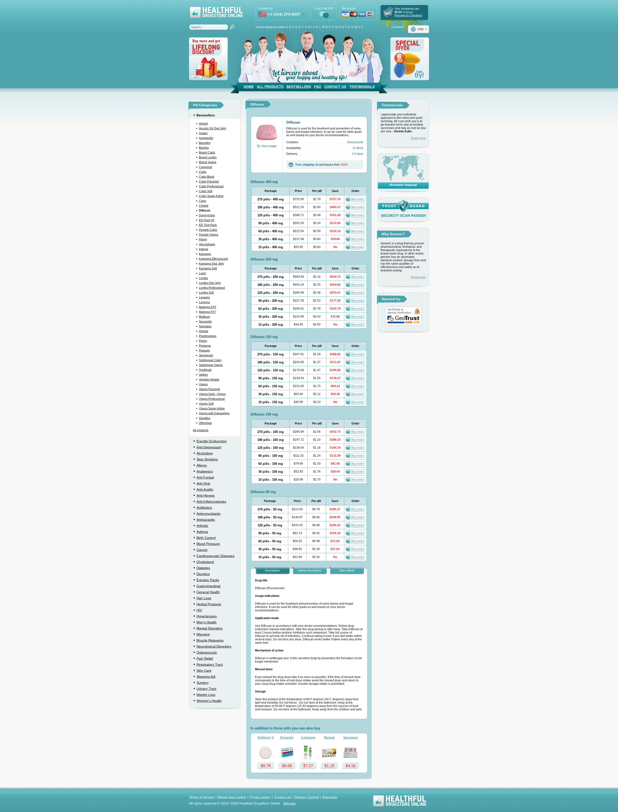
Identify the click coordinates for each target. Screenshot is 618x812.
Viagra (203, 384)
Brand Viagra (207, 162)
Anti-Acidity (205, 489)
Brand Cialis (207, 152)
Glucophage (207, 244)
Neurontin (205, 321)
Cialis (202, 172)
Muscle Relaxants (210, 640)
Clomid (203, 205)
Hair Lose (204, 598)
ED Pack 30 (206, 220)
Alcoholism (205, 453)
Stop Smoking (207, 459)
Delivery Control (306, 797)
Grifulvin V (266, 737)
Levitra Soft (206, 292)
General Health (208, 592)
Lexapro (204, 297)
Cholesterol (205, 562)
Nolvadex (205, 326)
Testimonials (362, 87)
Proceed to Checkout (408, 15)
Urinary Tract (206, 689)
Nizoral (329, 737)
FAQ (317, 87)
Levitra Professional (212, 287)
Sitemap (289, 803)
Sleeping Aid (206, 676)
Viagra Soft (206, 403)
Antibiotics (204, 507)
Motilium (204, 316)
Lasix (202, 273)
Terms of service (201, 797)
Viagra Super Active (212, 408)
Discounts (329, 797)
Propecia (205, 345)
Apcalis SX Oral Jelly (212, 128)
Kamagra (205, 254)
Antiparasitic (206, 520)
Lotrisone (308, 737)
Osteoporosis (207, 652)
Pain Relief (205, 658)
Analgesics (205, 471)
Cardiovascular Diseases (215, 556)
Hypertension (207, 616)
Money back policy (232, 797)
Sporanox (350, 737)
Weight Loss (206, 695)
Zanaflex (204, 418)
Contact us (282, 797)
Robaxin (204, 350)
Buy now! (357, 199)
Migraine (203, 634)
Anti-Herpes (206, 495)
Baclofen (205, 143)
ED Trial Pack (208, 225)
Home (249, 87)
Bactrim (204, 147)
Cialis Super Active (211, 196)
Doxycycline (207, 215)
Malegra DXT (207, 307)
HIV (199, 610)
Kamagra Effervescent (213, 259)
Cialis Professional (211, 186)
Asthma (202, 532)
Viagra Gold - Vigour (212, 394)
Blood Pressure (208, 544)
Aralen (203, 133)
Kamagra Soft (208, 268)
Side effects (346, 570)
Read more (418, 138)
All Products (270, 87)
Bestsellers (299, 87)
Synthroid (205, 370)
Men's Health (207, 622)
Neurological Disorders (214, 646)
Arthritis (202, 526)
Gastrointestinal (208, 586)
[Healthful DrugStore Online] (216, 9)
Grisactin (287, 737)
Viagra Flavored (209, 389)
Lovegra (204, 302)
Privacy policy (260, 797)
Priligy (203, 341)
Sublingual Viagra (211, 365)
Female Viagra (208, 234)
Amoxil (203, 123)
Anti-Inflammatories (211, 501)
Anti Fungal (205, 477)
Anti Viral (203, 483)
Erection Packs (208, 580)
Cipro (202, 201)
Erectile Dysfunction (212, 441)
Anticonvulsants (208, 513)
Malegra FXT (207, 312)
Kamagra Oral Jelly (211, 263)
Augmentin (206, 138)
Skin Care (204, 670)
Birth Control (206, 538)
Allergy (202, 465)
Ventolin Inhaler (209, 379)
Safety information (309, 570)
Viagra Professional (212, 399)
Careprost (205, 167)
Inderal (203, 249)
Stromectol (206, 355)
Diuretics (203, 574)
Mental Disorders (210, 628)
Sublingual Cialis (210, 360)
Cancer (202, 550)
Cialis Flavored (209, 181)
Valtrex (203, 374)
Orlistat (203, 331)
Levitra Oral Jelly (210, 283)
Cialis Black (206, 176)
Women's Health (209, 701)
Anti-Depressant (209, 447)
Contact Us (335, 87)
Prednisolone (208, 336)
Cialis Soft (205, 191)
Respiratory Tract (210, 664)
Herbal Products (209, 604)
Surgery (203, 683)
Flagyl (203, 239)
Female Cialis (208, 230)
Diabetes (203, 568)
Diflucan (204, 210)
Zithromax (205, 423)
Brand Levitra (208, 157)
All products (200, 430)
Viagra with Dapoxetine (214, 413)
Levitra (203, 278)
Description (272, 570)
